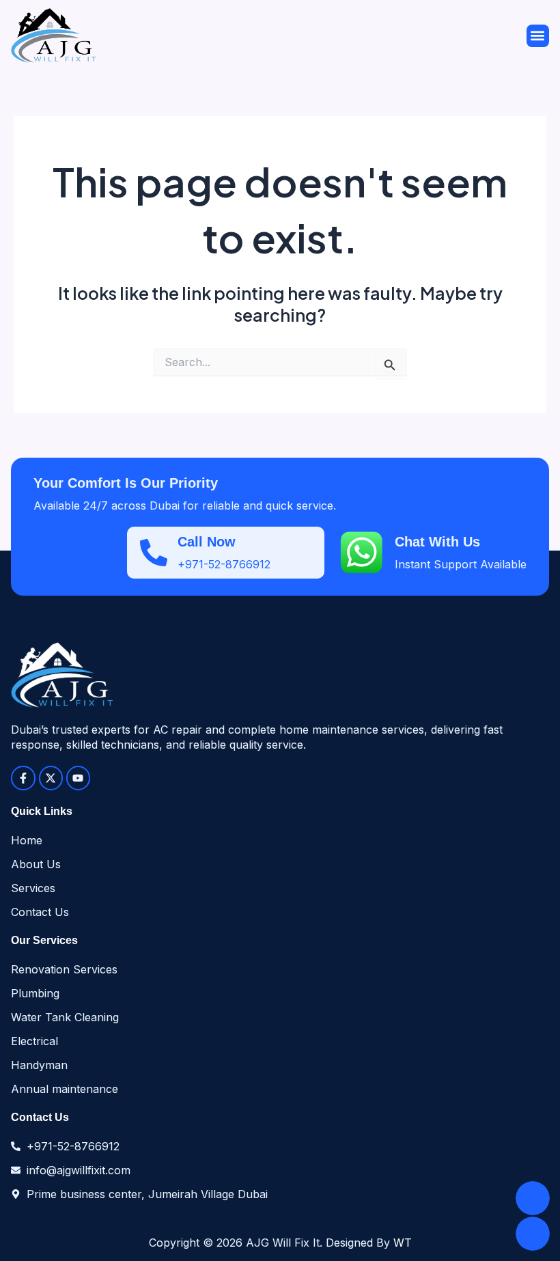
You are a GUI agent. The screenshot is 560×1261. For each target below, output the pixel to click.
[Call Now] (153, 552)
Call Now (207, 541)
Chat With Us (437, 541)
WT (402, 1242)
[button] (538, 36)
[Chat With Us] (361, 552)
